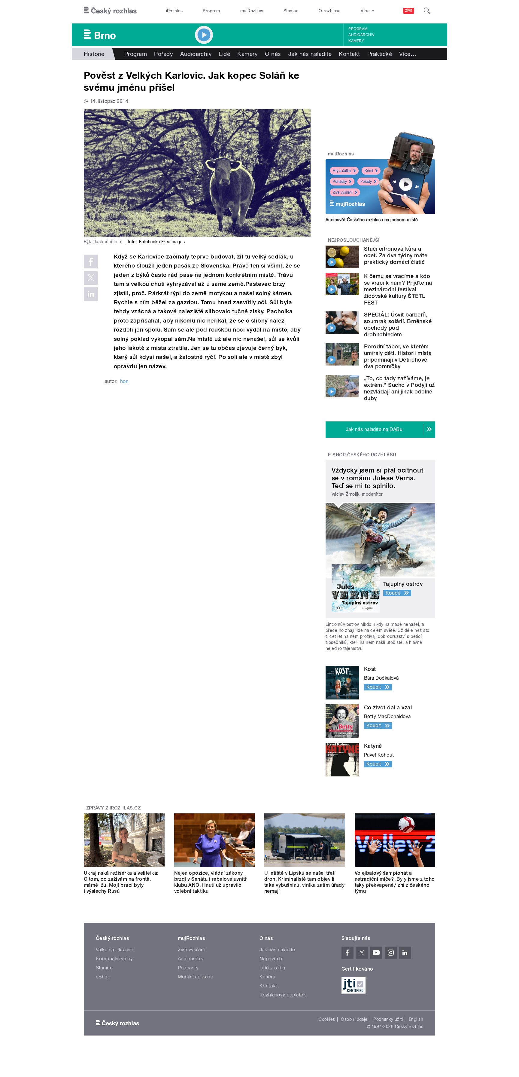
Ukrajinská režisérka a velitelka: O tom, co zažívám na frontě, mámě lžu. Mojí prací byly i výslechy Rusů (121, 882)
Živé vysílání (343, 192)
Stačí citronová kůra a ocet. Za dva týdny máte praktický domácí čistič (395, 255)
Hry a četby (342, 171)
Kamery (356, 41)
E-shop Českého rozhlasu (362, 454)
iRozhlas (174, 10)
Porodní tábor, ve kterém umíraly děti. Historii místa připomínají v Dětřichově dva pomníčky (398, 356)
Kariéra (267, 977)
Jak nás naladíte (310, 53)
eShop (103, 977)
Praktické (379, 53)
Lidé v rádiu (272, 968)
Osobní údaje (354, 1019)
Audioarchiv (361, 35)
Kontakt (349, 53)
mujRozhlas (251, 10)
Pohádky (340, 181)
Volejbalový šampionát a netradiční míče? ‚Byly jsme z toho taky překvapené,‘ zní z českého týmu (395, 882)
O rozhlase (330, 10)
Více (407, 53)
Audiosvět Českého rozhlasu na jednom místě (372, 219)
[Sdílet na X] (91, 278)
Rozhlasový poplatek (283, 995)
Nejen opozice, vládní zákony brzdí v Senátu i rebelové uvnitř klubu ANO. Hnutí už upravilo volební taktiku (210, 882)
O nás (273, 53)
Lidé (224, 53)
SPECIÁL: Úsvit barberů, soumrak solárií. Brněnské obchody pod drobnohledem (398, 324)
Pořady (163, 53)
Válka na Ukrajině (114, 950)
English (416, 1019)
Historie (94, 53)
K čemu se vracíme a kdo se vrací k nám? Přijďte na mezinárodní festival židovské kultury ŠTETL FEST (398, 289)
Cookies (327, 1019)
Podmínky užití (388, 1019)
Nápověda (271, 959)
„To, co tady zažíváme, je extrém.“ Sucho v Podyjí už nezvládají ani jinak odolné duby (399, 388)
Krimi (369, 171)
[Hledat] (427, 11)
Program (211, 10)
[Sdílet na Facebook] (91, 261)
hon (124, 381)
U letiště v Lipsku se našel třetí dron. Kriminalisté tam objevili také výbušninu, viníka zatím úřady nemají (304, 882)
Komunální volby (114, 959)
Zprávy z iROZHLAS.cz (113, 808)
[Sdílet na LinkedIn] (91, 294)
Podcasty (188, 968)
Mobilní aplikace (196, 977)
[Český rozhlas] (110, 11)
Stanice (291, 10)
